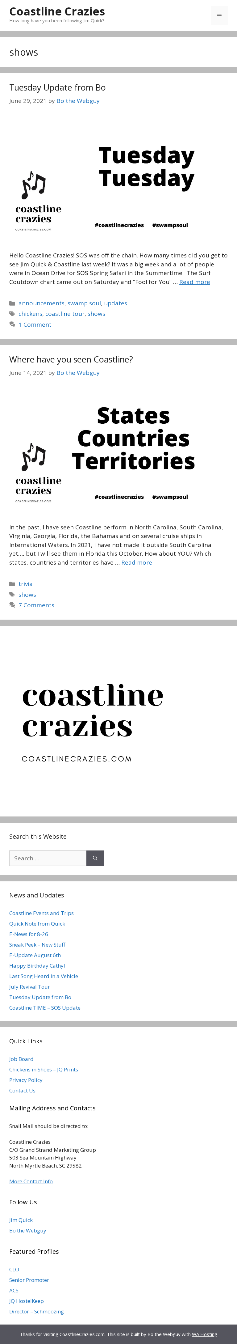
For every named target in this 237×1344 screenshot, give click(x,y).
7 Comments (36, 605)
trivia (26, 584)
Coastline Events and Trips (41, 913)
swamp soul (84, 303)
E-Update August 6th (35, 955)
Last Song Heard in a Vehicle (43, 976)
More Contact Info (31, 1181)
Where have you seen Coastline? (71, 359)
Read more (194, 282)
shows (96, 314)
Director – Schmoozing (36, 1311)
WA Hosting (204, 1334)
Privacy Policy (26, 1079)
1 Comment (35, 324)
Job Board (21, 1058)
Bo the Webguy (27, 1230)
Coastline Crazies (57, 11)
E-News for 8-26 (28, 934)
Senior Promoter (29, 1279)
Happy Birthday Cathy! (37, 965)
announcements (41, 303)
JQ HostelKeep (26, 1300)
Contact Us (22, 1090)
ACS (14, 1290)
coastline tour (65, 314)
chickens (30, 314)
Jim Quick (21, 1219)
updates (115, 303)
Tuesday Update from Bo (57, 87)
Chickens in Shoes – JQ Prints (43, 1069)
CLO (14, 1269)
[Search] (95, 858)
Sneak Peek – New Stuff (37, 944)
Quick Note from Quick (37, 923)
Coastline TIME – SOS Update (45, 1007)
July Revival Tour (29, 986)
